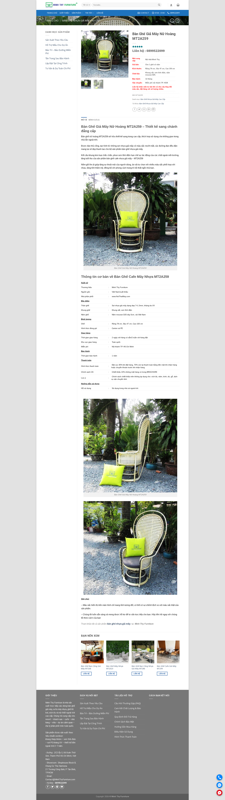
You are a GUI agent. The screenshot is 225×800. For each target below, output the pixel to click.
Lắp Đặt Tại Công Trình (56, 63)
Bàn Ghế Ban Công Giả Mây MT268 (91, 667)
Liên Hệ (86, 674)
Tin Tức (88, 13)
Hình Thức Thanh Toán (125, 736)
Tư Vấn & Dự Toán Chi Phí (57, 68)
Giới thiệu (64, 13)
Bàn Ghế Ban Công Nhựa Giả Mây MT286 (142, 667)
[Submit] (159, 5)
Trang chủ (52, 13)
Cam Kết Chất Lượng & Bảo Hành (127, 710)
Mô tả (84, 120)
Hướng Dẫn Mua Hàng (125, 726)
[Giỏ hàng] (178, 5)
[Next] (124, 54)
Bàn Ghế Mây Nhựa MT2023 (114, 667)
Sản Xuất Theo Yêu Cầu (56, 39)
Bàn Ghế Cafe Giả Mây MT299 (166, 667)
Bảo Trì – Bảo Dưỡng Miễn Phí (58, 52)
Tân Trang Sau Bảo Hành (57, 58)
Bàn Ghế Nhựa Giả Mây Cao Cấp (81, 20)
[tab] (84, 119)
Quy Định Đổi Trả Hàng (125, 716)
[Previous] (85, 54)
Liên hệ (100, 13)
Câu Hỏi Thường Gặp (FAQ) (127, 703)
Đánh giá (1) (94, 120)
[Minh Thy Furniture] (61, 5)
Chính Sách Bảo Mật (124, 721)
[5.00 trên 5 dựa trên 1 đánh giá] (156, 47)
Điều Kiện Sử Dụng (123, 731)
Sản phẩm (76, 13)
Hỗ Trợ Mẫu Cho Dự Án (56, 45)
